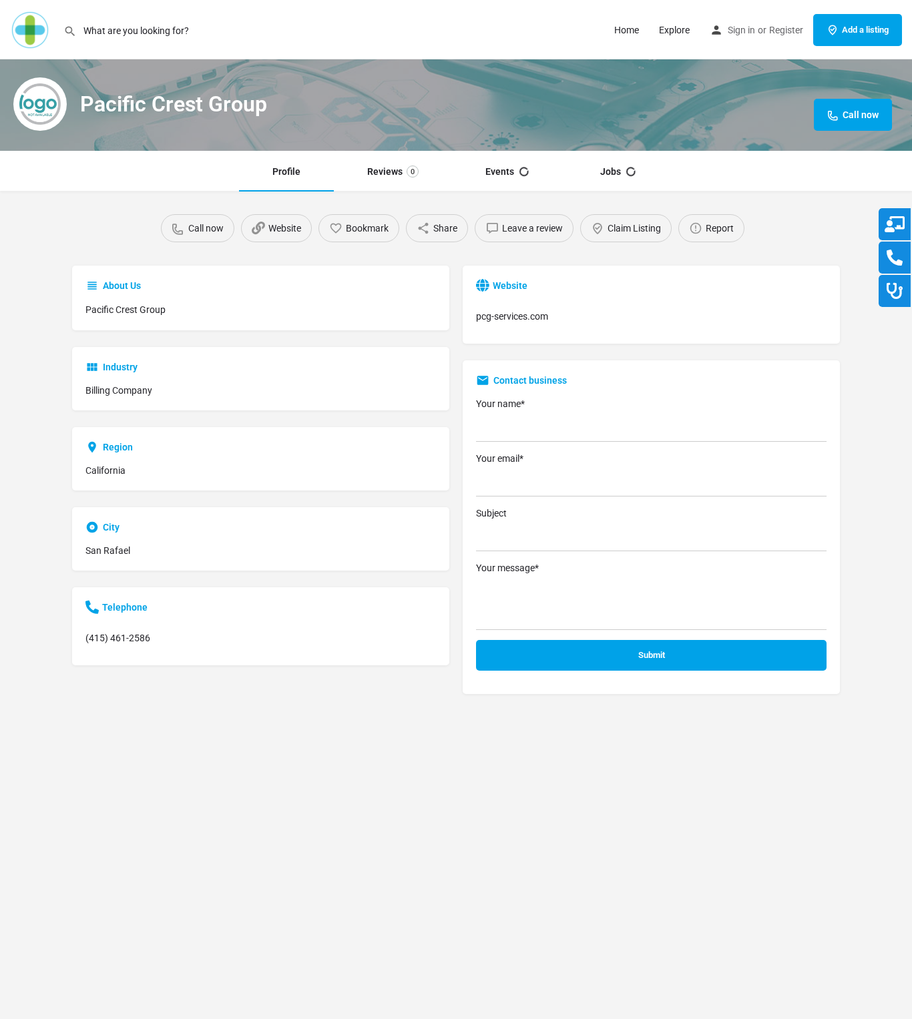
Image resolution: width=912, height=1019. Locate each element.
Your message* (507, 568)
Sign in (741, 30)
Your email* (499, 458)
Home (626, 30)
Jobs (610, 171)
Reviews (391, 171)
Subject (491, 513)
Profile (286, 171)
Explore (674, 30)
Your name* (500, 403)
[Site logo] (31, 28)
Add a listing (865, 30)
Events (499, 171)
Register (786, 30)
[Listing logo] (40, 104)
